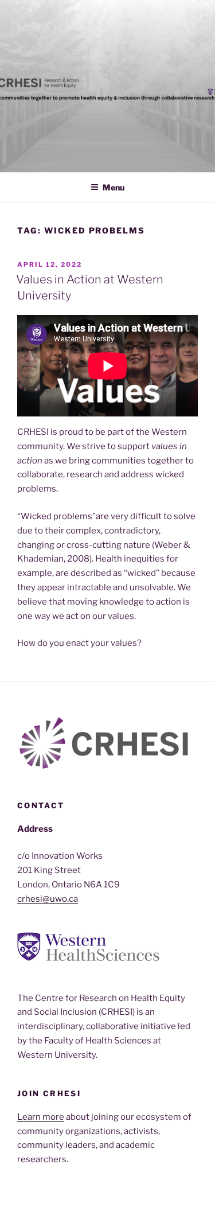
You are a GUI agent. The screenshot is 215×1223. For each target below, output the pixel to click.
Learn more (40, 1117)
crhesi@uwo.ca (47, 899)
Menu (113, 187)
